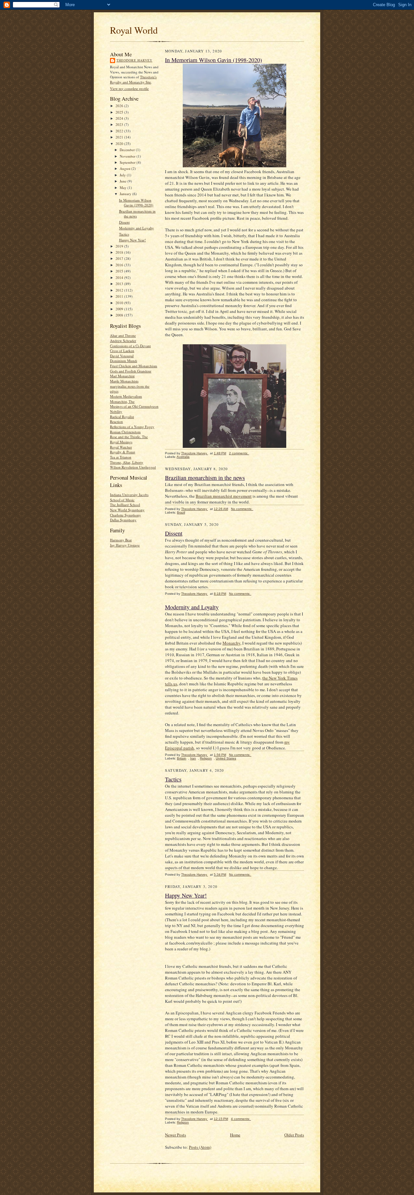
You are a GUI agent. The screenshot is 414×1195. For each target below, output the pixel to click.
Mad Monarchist (122, 375)
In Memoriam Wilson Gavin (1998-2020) (136, 203)
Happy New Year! (132, 240)
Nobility (116, 411)
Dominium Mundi (123, 360)
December (128, 149)
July (123, 174)
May (123, 187)
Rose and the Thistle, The (129, 436)
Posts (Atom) (200, 1147)
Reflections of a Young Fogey (132, 426)
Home (235, 1135)
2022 (119, 130)
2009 (119, 308)
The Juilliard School (125, 504)
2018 (119, 252)
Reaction (116, 421)
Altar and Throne (123, 335)
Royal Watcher (121, 447)
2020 (119, 143)
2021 (119, 137)
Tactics (124, 234)
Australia (183, 457)
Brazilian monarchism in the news (205, 477)
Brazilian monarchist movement (224, 496)
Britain (181, 758)
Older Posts (294, 1135)
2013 (119, 283)
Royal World (134, 30)
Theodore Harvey (134, 60)
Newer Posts (175, 1135)
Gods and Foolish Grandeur (130, 371)
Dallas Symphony (123, 519)
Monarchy (231, 643)
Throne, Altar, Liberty (126, 462)
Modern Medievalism (126, 396)
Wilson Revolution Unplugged (133, 467)
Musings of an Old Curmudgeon (134, 406)
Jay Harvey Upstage (125, 545)
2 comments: (239, 453)
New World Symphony (127, 509)
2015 (119, 271)
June (123, 181)
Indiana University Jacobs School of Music (129, 497)
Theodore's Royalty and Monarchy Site (133, 79)
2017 (119, 258)
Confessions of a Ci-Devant (130, 345)
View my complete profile (129, 88)
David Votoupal (122, 355)
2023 (119, 124)
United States (226, 758)
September (128, 162)
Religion (206, 758)
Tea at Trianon (120, 457)
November (128, 156)
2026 (119, 105)
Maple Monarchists (124, 381)
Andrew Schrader (123, 340)
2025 (119, 112)
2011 (119, 296)
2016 (119, 264)
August (125, 168)
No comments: (242, 509)
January (126, 193)
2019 (119, 246)
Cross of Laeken (122, 350)
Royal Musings (121, 441)
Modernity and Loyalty (136, 228)
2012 (119, 290)
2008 (119, 315)
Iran (193, 758)
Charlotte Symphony (125, 515)
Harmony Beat (121, 539)
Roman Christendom (125, 431)
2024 (119, 118)
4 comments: (241, 1119)
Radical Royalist (122, 416)
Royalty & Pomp (122, 451)
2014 (119, 277)
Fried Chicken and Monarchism (133, 365)
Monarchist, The (122, 401)
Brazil (181, 512)
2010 (119, 302)
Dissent (124, 222)
